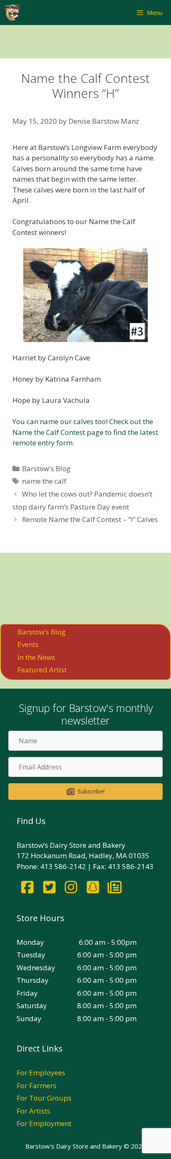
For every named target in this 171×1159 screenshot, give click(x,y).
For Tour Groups (44, 1098)
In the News (36, 657)
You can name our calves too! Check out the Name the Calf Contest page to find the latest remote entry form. (85, 432)
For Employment (44, 1123)
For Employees (41, 1072)
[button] (85, 791)
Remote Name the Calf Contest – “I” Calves (90, 519)
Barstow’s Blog (41, 632)
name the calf (44, 481)
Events (28, 644)
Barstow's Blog (46, 468)
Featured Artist (42, 669)
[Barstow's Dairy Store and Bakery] (12, 12)
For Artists (33, 1111)
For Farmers (36, 1085)
